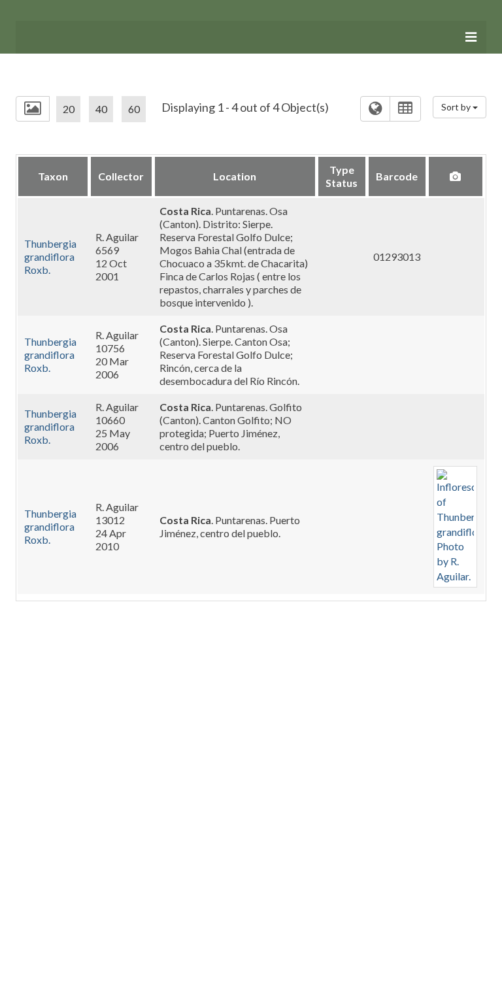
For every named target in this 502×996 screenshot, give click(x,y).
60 (134, 109)
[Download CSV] (405, 109)
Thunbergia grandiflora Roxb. (50, 256)
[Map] (375, 109)
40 (101, 109)
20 (69, 109)
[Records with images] (33, 109)
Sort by (457, 106)
